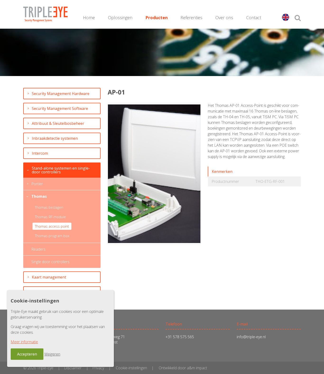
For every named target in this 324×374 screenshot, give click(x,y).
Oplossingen (120, 17)
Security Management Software (60, 108)
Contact (253, 17)
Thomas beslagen (49, 207)
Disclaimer (73, 367)
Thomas (39, 196)
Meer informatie (24, 341)
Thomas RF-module (50, 216)
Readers (38, 249)
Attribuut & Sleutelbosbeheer (58, 123)
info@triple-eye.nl (251, 336)
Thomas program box (52, 235)
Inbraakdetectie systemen (55, 138)
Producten (156, 17)
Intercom (40, 153)
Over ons (224, 17)
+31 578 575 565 (180, 336)
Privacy (98, 367)
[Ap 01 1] (154, 173)
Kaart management (49, 277)
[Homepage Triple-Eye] (45, 14)
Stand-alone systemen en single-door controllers (61, 170)
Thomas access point (52, 226)
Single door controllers (50, 261)
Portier (37, 183)
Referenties (191, 17)
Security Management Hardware (60, 93)
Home (89, 17)
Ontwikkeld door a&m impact (183, 367)
